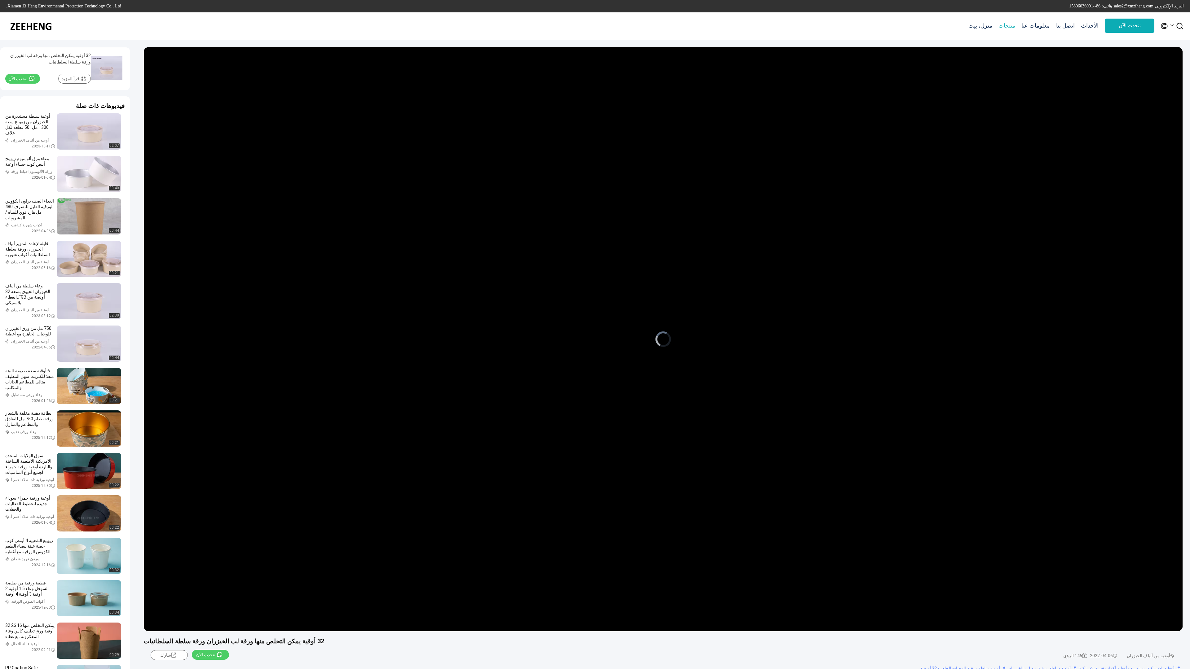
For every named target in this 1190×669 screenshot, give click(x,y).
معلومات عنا (1035, 26)
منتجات (1006, 26)
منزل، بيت (980, 26)
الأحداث (1090, 26)
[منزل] (31, 26)
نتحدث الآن (1130, 25)
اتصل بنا (1065, 26)
